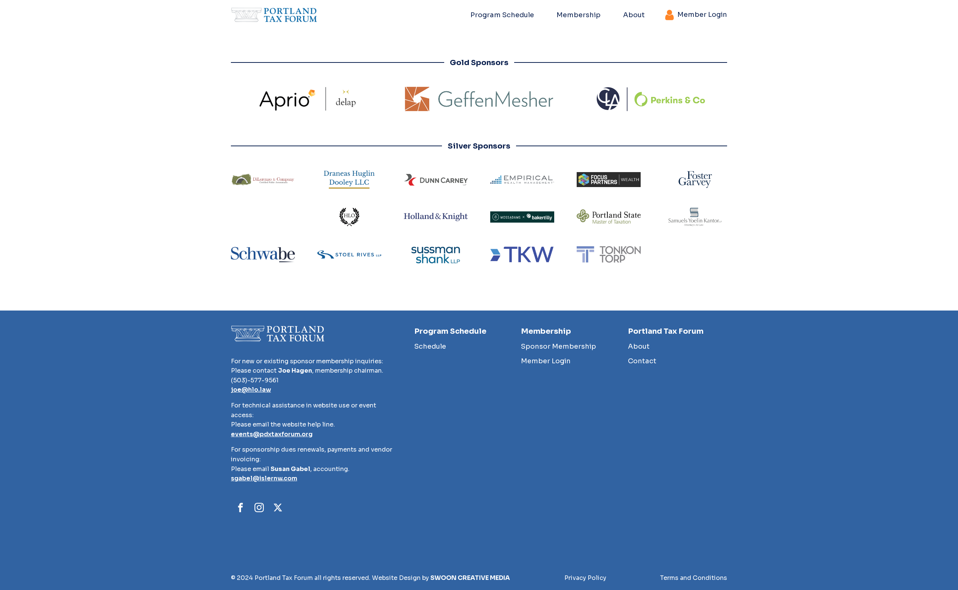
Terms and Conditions (693, 578)
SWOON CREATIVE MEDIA (470, 578)
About (634, 15)
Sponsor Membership (558, 346)
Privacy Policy (585, 578)
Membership (578, 15)
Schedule (430, 346)
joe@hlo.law (251, 390)
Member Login (546, 361)
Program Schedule (502, 15)
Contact (642, 361)
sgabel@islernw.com (264, 478)
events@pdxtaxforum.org (271, 434)
